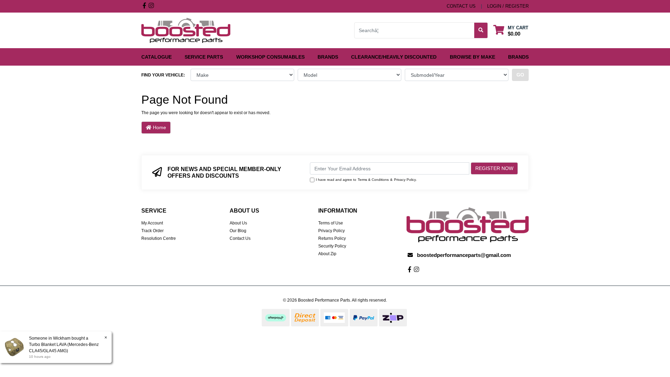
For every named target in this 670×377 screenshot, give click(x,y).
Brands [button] (328, 57)
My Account (152, 223)
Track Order (152, 230)
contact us (461, 6)
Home (158, 127)
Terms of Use (330, 223)
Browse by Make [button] (472, 57)
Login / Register (508, 6)
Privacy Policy (405, 180)
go (520, 74)
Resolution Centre (158, 238)
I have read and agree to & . (366, 180)
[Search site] (481, 30)
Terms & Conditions (373, 180)
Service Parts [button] (204, 57)
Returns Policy (332, 238)
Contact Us (240, 238)
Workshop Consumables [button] (270, 57)
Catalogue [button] (156, 57)
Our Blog (238, 230)
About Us (238, 223)
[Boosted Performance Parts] (185, 30)
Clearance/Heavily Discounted (394, 57)
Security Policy (332, 246)
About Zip (327, 253)
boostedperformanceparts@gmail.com (464, 255)
